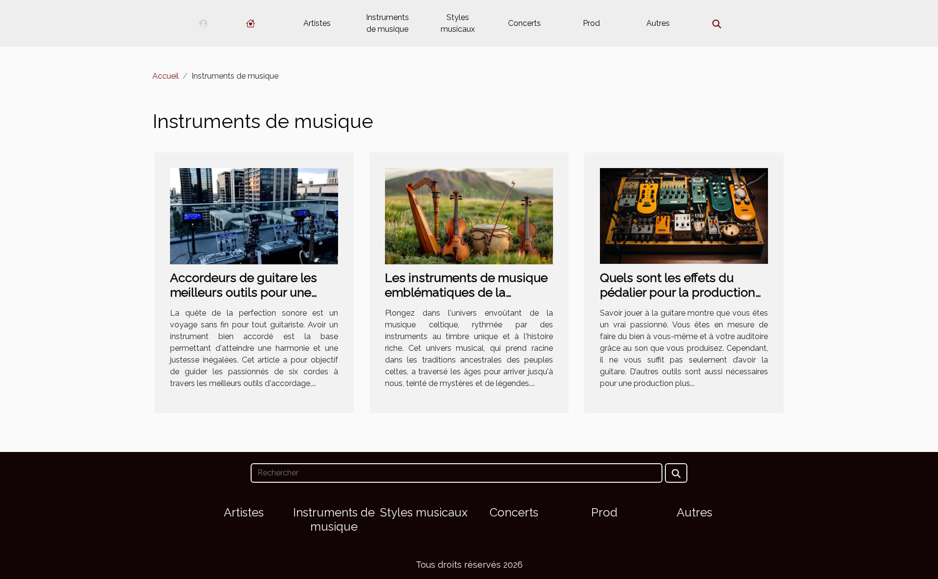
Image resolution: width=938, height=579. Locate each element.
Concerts (524, 23)
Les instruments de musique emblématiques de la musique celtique (466, 292)
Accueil (165, 76)
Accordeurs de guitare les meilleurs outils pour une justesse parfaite (243, 292)
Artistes (317, 23)
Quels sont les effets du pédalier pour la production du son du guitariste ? (677, 292)
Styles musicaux (458, 23)
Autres (658, 23)
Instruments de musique (387, 23)
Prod (591, 23)
